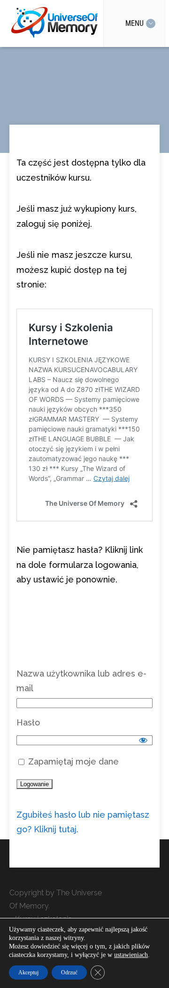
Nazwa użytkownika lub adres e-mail (81, 681)
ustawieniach (131, 954)
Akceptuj (28, 972)
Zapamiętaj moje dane (72, 761)
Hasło (28, 722)
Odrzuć (69, 972)
